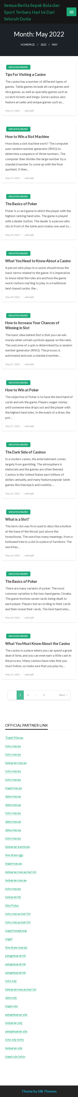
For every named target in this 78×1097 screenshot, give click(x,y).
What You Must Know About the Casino (37, 643)
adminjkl (29, 110)
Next (62, 695)
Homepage (28, 44)
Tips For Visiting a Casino (25, 74)
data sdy (11, 997)
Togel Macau (14, 737)
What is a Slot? (17, 519)
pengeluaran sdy (16, 1014)
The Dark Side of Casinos (25, 452)
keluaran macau (16, 880)
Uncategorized (18, 67)
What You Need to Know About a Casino (38, 261)
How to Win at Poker (22, 390)
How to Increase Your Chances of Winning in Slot (32, 325)
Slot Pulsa (12, 905)
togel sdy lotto (15, 1056)
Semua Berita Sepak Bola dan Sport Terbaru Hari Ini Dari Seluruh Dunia (31, 12)
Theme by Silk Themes (39, 1091)
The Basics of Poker (21, 204)
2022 (43, 44)
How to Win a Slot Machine (27, 136)
